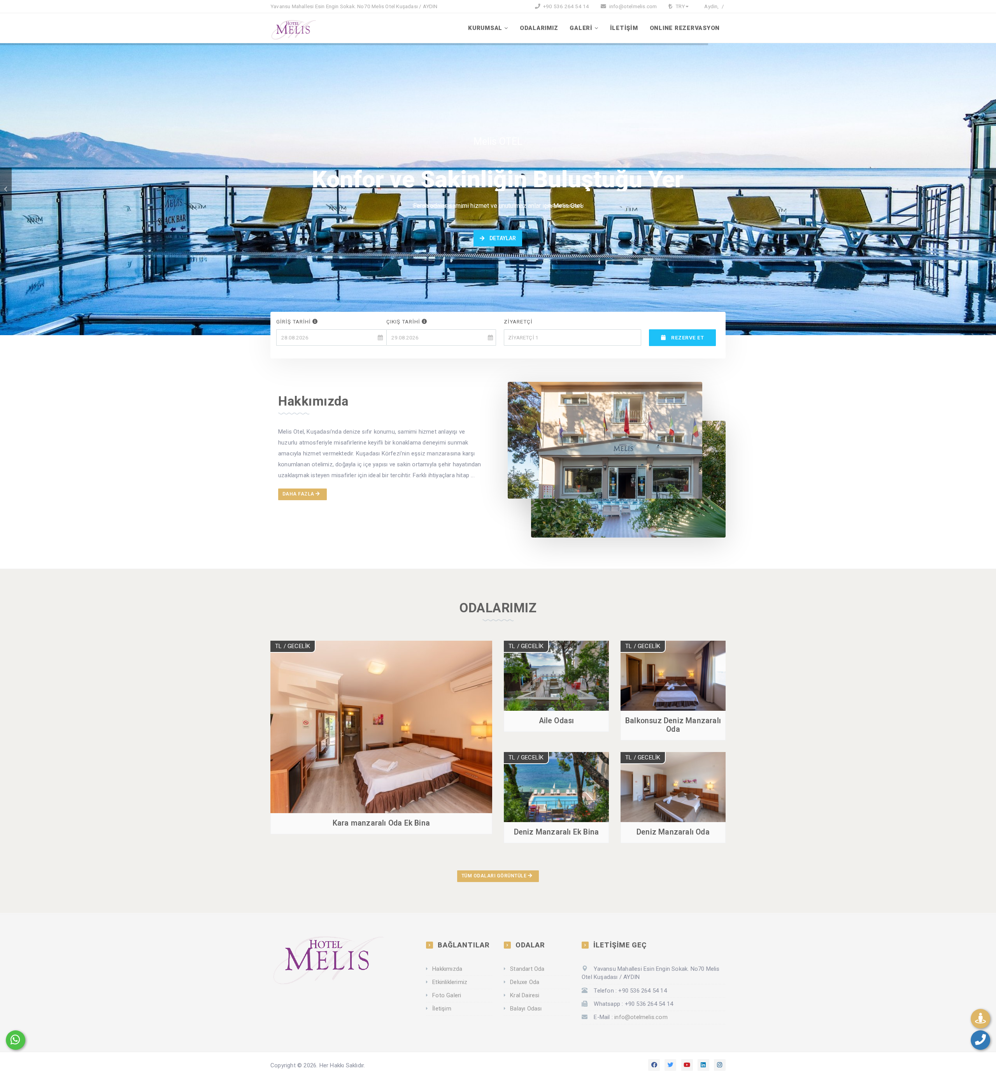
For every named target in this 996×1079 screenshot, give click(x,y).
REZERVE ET (687, 337)
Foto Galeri (446, 995)
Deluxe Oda (524, 982)
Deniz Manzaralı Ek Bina (556, 832)
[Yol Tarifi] (980, 1018)
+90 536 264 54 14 (565, 6)
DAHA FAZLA (299, 494)
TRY (679, 6)
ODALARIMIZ (539, 28)
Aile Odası (556, 720)
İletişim (441, 1008)
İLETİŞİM (624, 28)
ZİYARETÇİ (518, 321)
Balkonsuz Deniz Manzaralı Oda (673, 724)
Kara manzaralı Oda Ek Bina (381, 823)
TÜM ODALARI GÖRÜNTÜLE (494, 876)
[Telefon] (980, 1040)
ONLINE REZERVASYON (685, 28)
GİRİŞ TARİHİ (294, 321)
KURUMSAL (485, 28)
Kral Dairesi (524, 995)
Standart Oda (527, 968)
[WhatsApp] (15, 1040)
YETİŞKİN (522, 356)
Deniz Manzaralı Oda (673, 832)
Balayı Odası (526, 1008)
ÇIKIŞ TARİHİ (404, 321)
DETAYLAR (502, 238)
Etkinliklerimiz (449, 982)
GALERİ (581, 28)
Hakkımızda (447, 968)
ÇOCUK (519, 379)
